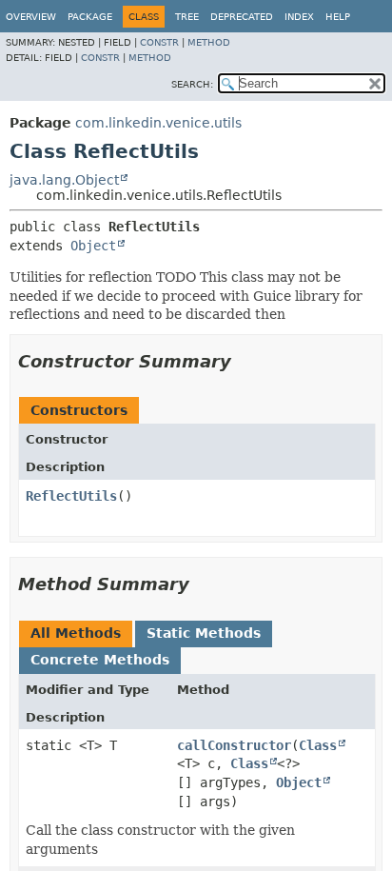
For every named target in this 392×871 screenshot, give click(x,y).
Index (299, 16)
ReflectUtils (71, 496)
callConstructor (234, 745)
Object (93, 245)
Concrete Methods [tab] (99, 659)
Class (318, 745)
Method (208, 42)
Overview (31, 16)
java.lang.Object (64, 180)
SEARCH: (192, 84)
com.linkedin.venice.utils (158, 122)
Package (90, 16)
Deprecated (241, 16)
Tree (187, 16)
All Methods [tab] (75, 633)
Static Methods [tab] (204, 633)
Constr (159, 42)
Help (337, 16)
